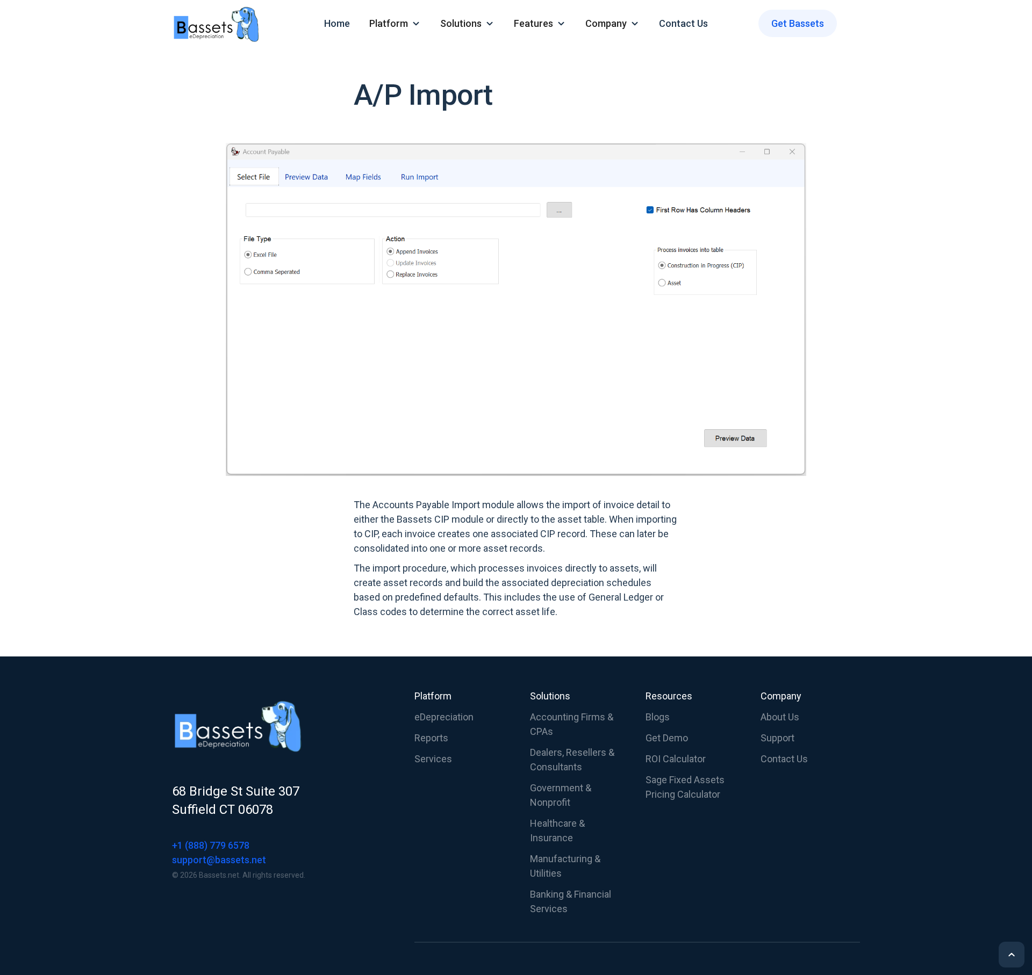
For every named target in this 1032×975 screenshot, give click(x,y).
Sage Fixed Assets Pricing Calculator (685, 787)
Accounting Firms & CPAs (571, 724)
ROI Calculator (676, 758)
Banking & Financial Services (570, 901)
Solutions (550, 696)
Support (777, 737)
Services (433, 758)
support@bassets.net (219, 859)
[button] (395, 23)
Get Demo (667, 737)
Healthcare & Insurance (557, 830)
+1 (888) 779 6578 (210, 845)
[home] (228, 23)
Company (781, 696)
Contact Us (683, 23)
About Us (780, 717)
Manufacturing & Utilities (565, 866)
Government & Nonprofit (560, 795)
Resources (669, 696)
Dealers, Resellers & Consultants (572, 759)
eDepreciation (444, 717)
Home (337, 23)
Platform (433, 696)
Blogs (658, 717)
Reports (431, 737)
